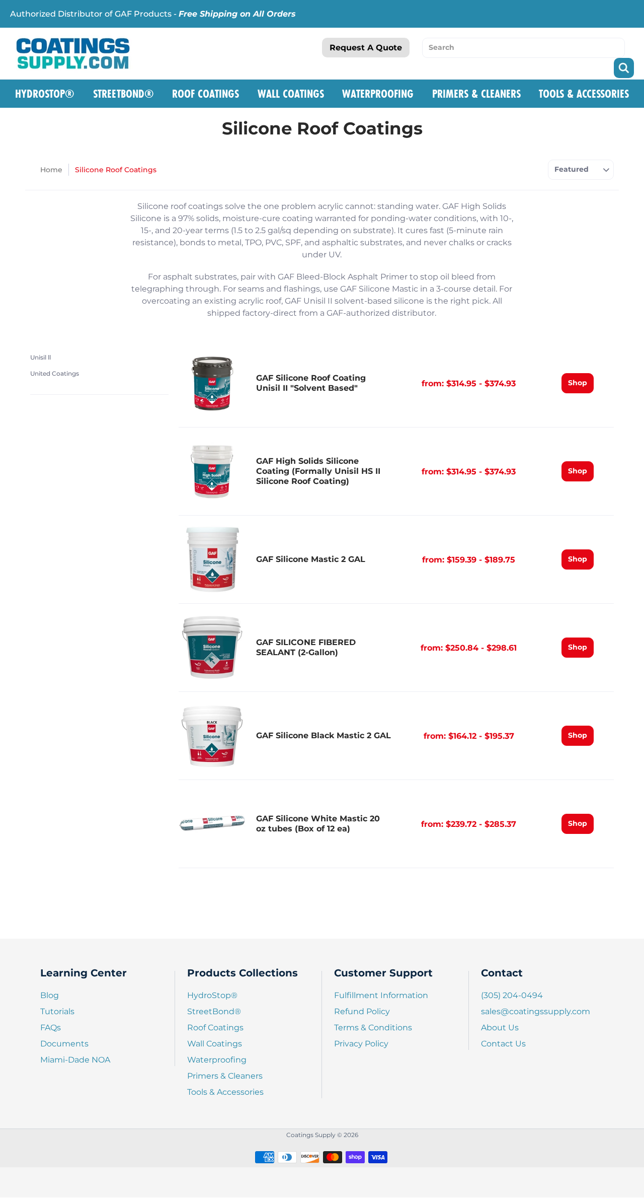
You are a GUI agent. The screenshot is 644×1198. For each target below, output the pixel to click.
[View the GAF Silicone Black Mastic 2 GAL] (212, 735)
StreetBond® (123, 93)
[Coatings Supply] (73, 53)
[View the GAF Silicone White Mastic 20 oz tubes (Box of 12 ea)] (212, 824)
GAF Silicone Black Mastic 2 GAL (323, 735)
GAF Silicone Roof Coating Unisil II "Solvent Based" (311, 383)
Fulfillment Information (381, 995)
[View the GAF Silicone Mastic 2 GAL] (212, 559)
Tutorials (57, 1011)
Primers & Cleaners (476, 93)
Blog (49, 995)
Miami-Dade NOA (75, 1060)
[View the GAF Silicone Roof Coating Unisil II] (212, 383)
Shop (577, 382)
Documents (64, 1043)
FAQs (50, 1027)
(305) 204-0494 (512, 995)
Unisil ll (40, 357)
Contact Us (503, 1043)
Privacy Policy (361, 1043)
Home (51, 169)
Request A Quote (366, 47)
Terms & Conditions (373, 1027)
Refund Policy (362, 1011)
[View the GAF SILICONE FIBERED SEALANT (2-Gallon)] (212, 647)
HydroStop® (44, 93)
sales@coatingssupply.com (535, 1011)
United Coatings (54, 373)
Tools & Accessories (584, 93)
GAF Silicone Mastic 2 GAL (310, 559)
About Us (500, 1027)
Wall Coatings (291, 93)
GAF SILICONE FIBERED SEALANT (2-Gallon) (306, 647)
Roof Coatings (205, 93)
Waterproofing (378, 93)
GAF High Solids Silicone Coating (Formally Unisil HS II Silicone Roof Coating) (318, 471)
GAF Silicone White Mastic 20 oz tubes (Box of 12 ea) (318, 823)
